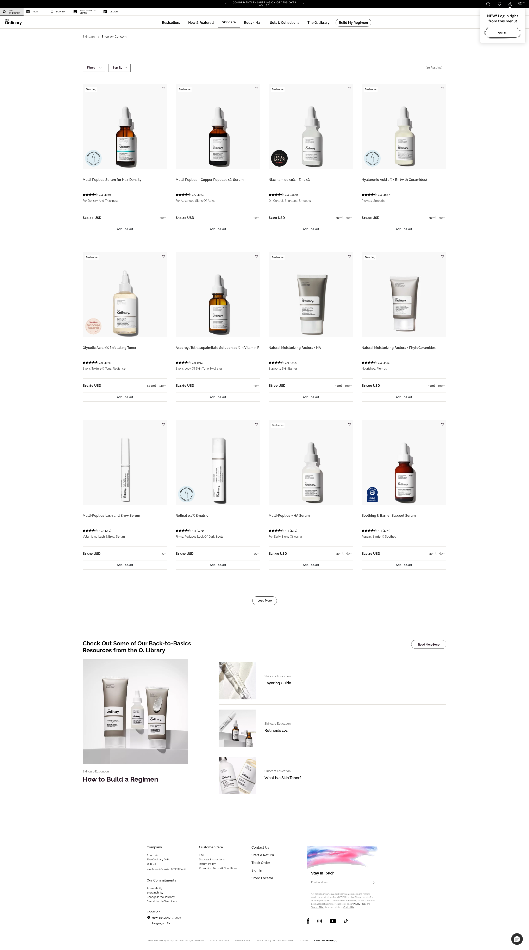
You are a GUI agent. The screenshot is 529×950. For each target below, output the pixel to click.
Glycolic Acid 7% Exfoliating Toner (109, 348)
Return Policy (207, 863)
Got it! (502, 32)
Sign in (256, 870)
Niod (35, 12)
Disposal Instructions (212, 859)
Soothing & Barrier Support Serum (389, 516)
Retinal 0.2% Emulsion (193, 516)
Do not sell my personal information (275, 940)
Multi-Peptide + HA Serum (289, 516)
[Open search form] (488, 4)
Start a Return (262, 855)
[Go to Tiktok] (346, 921)
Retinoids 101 (275, 730)
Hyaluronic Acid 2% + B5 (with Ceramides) (394, 180)
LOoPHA (60, 12)
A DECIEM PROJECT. (325, 940)
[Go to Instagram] (319, 921)
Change (176, 917)
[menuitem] (12, 12)
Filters (91, 67)
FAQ (201, 855)
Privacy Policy (359, 904)
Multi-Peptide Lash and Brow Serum (111, 516)
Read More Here (429, 644)
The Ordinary (14, 12)
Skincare (89, 36)
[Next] (304, 3)
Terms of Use (317, 907)
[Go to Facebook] (308, 921)
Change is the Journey (161, 896)
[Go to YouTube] (333, 921)
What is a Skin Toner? (282, 778)
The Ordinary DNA (158, 859)
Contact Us (348, 907)
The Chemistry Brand (88, 12)
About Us (152, 855)
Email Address (319, 882)
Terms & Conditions (219, 940)
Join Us (151, 863)
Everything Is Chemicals (162, 901)
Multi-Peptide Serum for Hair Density (112, 180)
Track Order (260, 863)
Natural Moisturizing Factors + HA (295, 348)
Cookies (304, 940)
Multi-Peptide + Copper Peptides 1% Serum (210, 180)
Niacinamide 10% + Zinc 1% (289, 180)
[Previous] (225, 3)
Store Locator (262, 878)
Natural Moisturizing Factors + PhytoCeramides (399, 348)
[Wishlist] (163, 86)
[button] (201, 22)
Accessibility (154, 888)
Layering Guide (277, 683)
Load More (264, 600)
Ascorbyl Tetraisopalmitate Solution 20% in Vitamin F (217, 348)
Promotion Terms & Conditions (218, 868)
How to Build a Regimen (120, 779)
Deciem (114, 12)
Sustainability (155, 892)
